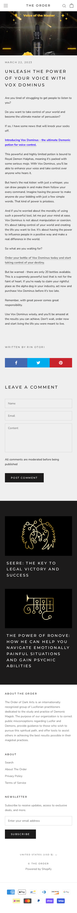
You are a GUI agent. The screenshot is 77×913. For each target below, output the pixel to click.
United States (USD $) (36, 854)
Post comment (24, 477)
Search (9, 762)
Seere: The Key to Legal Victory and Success (33, 569)
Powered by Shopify (38, 869)
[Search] (64, 5)
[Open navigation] (6, 5)
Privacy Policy (13, 776)
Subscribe (20, 834)
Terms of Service (15, 783)
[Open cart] (71, 5)
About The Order (16, 769)
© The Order (38, 863)
